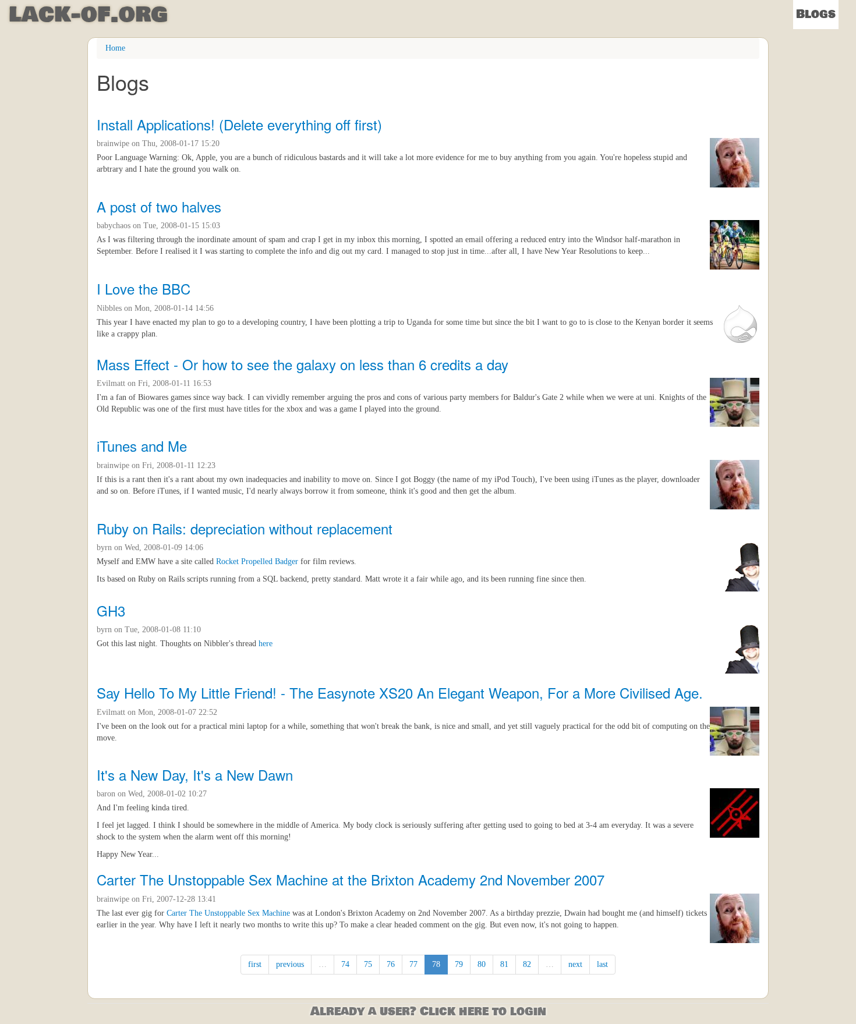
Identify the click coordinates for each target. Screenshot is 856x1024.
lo (88, 14)
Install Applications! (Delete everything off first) (239, 124)
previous (290, 964)
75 (368, 964)
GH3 (111, 610)
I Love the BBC (143, 288)
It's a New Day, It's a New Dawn (195, 774)
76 (391, 964)
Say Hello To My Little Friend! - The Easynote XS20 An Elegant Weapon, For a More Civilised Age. (400, 692)
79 (459, 964)
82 (527, 964)
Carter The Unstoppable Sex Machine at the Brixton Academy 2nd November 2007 (350, 879)
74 (345, 964)
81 (504, 964)
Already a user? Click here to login (428, 1011)
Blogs (816, 14)
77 (413, 964)
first (254, 964)
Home (115, 48)
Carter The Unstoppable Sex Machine (228, 913)
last (602, 964)
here (266, 643)
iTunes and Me (142, 445)
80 (481, 964)
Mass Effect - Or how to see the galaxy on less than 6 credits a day (302, 364)
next (575, 964)
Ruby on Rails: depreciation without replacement (244, 528)
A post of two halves (159, 206)
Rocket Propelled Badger (257, 561)
